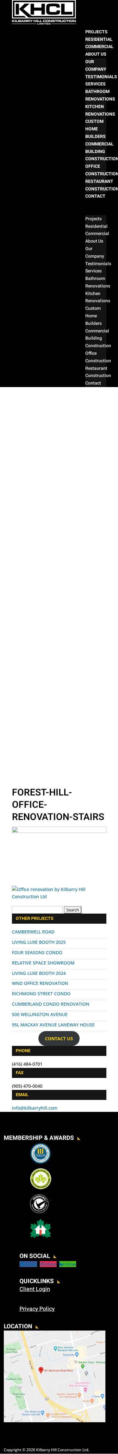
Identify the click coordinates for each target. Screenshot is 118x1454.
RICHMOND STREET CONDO (41, 994)
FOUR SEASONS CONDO (37, 952)
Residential (99, 39)
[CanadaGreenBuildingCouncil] (40, 1188)
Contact (95, 196)
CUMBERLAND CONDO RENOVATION (50, 1004)
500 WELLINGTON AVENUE (40, 1014)
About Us (95, 54)
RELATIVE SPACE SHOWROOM (43, 963)
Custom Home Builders (95, 129)
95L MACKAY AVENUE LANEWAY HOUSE (53, 1025)
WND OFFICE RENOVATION (40, 983)
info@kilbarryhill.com (34, 1108)
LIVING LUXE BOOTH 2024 (39, 973)
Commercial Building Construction (98, 338)
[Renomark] (40, 1213)
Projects (96, 32)
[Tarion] (40, 1163)
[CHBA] (40, 1238)
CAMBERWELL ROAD (33, 932)
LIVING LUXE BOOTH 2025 (39, 942)
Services (95, 84)
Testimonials (101, 77)
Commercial (99, 46)
